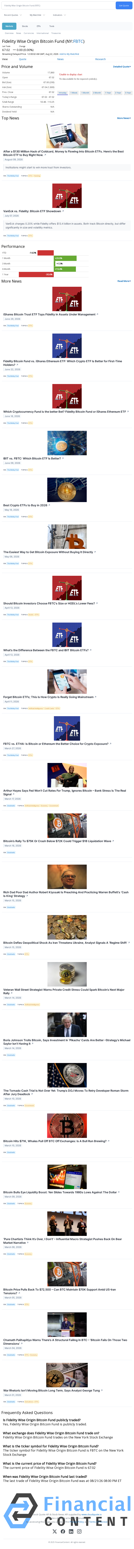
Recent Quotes (11, 15)
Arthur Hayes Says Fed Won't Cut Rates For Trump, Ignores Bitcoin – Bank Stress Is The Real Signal (64, 792)
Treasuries (56, 33)
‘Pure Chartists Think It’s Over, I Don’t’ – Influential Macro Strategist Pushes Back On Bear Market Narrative (62, 1240)
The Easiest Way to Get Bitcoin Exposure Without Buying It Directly (49, 552)
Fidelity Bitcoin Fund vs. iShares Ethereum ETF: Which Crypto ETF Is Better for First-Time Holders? (62, 363)
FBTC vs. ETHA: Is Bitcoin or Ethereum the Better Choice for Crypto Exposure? (57, 744)
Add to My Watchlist (69, 54)
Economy (44, 806)
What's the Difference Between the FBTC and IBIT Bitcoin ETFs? (47, 650)
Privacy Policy (77, 1521)
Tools (52, 26)
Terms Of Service (98, 1521)
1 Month (85, 92)
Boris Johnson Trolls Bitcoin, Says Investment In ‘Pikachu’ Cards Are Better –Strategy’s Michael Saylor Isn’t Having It (66, 1042)
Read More (123, 281)
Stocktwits (11, 806)
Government (53, 806)
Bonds (31, 615)
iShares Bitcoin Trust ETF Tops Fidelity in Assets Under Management (51, 314)
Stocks (25, 26)
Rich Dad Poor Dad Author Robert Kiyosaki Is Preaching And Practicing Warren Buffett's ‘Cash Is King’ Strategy (66, 894)
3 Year (118, 92)
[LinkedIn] (71, 1532)
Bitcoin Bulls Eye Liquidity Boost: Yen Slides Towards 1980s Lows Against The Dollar (61, 1192)
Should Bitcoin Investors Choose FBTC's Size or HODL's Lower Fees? (50, 603)
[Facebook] (62, 1532)
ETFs (38, 26)
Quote (22, 59)
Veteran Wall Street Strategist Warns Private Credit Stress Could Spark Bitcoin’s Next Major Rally (63, 991)
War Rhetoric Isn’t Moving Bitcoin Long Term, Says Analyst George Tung (53, 1390)
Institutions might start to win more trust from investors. (39, 167)
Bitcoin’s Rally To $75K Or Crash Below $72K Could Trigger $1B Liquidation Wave (58, 841)
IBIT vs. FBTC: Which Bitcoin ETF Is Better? (33, 458)
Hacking (37, 176)
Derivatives (29, 1402)
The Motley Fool (12, 176)
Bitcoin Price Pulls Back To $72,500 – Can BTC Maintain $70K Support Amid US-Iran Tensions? (59, 1291)
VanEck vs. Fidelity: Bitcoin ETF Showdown (33, 211)
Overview (9, 33)
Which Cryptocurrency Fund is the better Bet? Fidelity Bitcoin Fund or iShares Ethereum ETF (66, 411)
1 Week (73, 92)
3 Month (97, 92)
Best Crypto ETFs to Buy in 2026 (26, 505)
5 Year (128, 92)
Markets (9, 26)
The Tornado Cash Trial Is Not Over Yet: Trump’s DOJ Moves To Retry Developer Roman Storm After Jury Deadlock (65, 1092)
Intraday (62, 92)
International (43, 33)
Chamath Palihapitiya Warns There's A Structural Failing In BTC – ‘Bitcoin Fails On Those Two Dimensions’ (65, 1341)
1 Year (108, 92)
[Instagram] (79, 1532)
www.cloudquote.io (91, 1514)
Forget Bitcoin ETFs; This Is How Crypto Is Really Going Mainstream (50, 697)
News (18, 33)
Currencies (29, 33)
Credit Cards (49, 708)
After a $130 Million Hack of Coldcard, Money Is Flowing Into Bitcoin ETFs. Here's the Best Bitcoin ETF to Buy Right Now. (63, 153)
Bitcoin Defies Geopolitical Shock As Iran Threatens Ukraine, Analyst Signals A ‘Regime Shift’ (66, 942)
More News (123, 118)
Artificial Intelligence (36, 708)
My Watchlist (35, 15)
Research (100, 59)
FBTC (78, 41)
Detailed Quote (121, 66)
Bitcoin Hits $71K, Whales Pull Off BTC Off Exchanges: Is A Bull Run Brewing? (56, 1141)
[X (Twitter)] (54, 1532)
